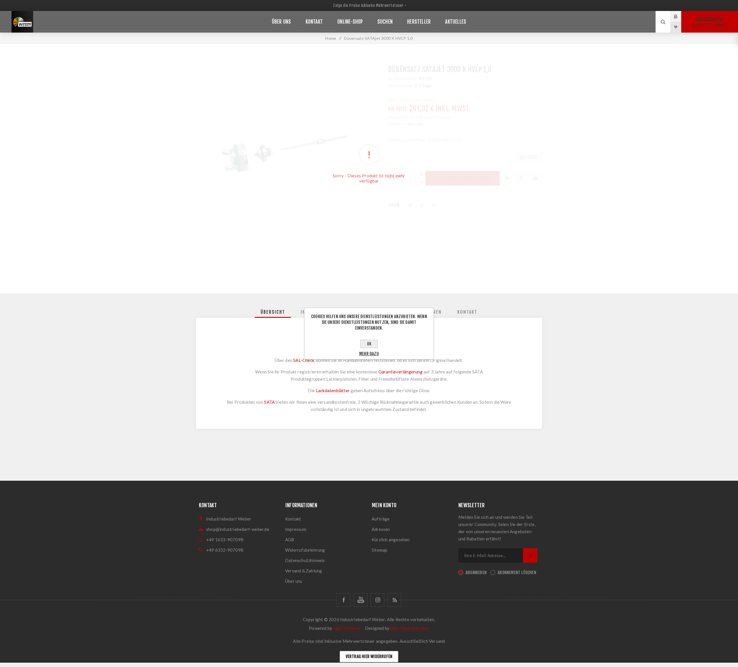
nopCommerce (347, 628)
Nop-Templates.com (409, 628)
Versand (437, 641)
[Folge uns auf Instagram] (377, 600)
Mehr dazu (369, 353)
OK (369, 343)
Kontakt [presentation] (467, 312)
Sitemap (379, 550)
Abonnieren (476, 572)
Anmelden (680, 16)
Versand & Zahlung (303, 570)
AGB (289, 539)
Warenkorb (709, 22)
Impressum (295, 529)
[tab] (273, 312)
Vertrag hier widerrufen (369, 656)
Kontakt (293, 518)
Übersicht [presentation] (273, 312)
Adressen (381, 529)
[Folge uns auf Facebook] (343, 600)
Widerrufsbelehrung (305, 550)
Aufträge (381, 518)
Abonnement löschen (517, 572)
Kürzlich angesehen (391, 539)
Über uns (293, 581)
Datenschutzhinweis (305, 560)
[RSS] (394, 600)
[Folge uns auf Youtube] (360, 600)
